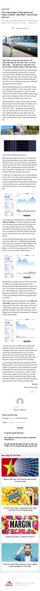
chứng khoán (11, 422)
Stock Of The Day (26, 583)
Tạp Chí (33, 583)
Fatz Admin (18, 28)
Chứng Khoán (5, 9)
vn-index (23, 422)
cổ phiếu (18, 422)
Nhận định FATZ (18, 583)
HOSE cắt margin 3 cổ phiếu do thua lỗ (20, 537)
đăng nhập (12, 418)
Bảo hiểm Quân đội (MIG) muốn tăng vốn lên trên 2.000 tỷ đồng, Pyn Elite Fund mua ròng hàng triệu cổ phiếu (20, 445)
